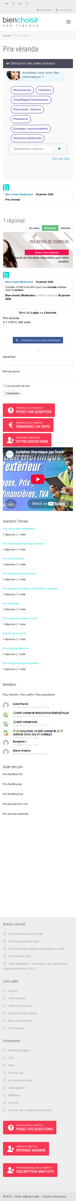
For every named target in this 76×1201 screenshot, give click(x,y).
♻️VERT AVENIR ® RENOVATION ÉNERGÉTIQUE (41, 713)
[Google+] (27, 3)
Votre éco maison (19, 1006)
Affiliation (14, 1095)
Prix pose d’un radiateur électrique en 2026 (36, 949)
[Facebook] (13, 3)
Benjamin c (19, 741)
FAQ (11, 1065)
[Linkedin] (20, 3)
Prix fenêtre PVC (13, 774)
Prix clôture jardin (13, 558)
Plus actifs (27, 694)
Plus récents (10, 694)
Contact (13, 1103)
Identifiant (9, 357)
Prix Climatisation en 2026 (26, 934)
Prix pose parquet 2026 (24, 941)
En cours (34, 228)
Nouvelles (50, 228)
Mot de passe (11, 371)
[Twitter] (6, 3)
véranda (15, 199)
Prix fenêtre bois (13, 794)
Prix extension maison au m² (20, 618)
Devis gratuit (16, 1028)
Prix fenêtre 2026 (20, 956)
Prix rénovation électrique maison (23, 543)
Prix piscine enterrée (15, 814)
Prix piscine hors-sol (15, 804)
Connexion (46, 10)
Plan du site (15, 1073)
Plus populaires (45, 694)
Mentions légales (19, 1050)
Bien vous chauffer (20, 1021)
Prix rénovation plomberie (19, 528)
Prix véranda (11, 603)
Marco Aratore (22, 750)
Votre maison (17, 998)
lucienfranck (20, 704)
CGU (11, 1058)
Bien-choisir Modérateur (19, 194)
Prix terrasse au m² (14, 633)
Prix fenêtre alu (12, 784)
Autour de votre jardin (22, 1013)
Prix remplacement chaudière (21, 663)
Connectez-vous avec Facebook (40, 340)
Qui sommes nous (20, 1080)
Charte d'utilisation (54, 1196)
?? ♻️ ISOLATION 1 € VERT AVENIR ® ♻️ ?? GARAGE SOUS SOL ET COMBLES (38, 732)
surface (19, 290)
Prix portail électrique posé (19, 573)
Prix (7, 199)
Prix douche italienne (16, 648)
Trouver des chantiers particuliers (30, 1110)
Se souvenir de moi (17, 386)
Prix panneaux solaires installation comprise (30, 588)
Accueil (7, 35)
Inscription (65, 10)
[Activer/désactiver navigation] (68, 21)
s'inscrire (50, 312)
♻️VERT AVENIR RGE (25, 722)
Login (35, 312)
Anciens (65, 228)
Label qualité (16, 1088)
